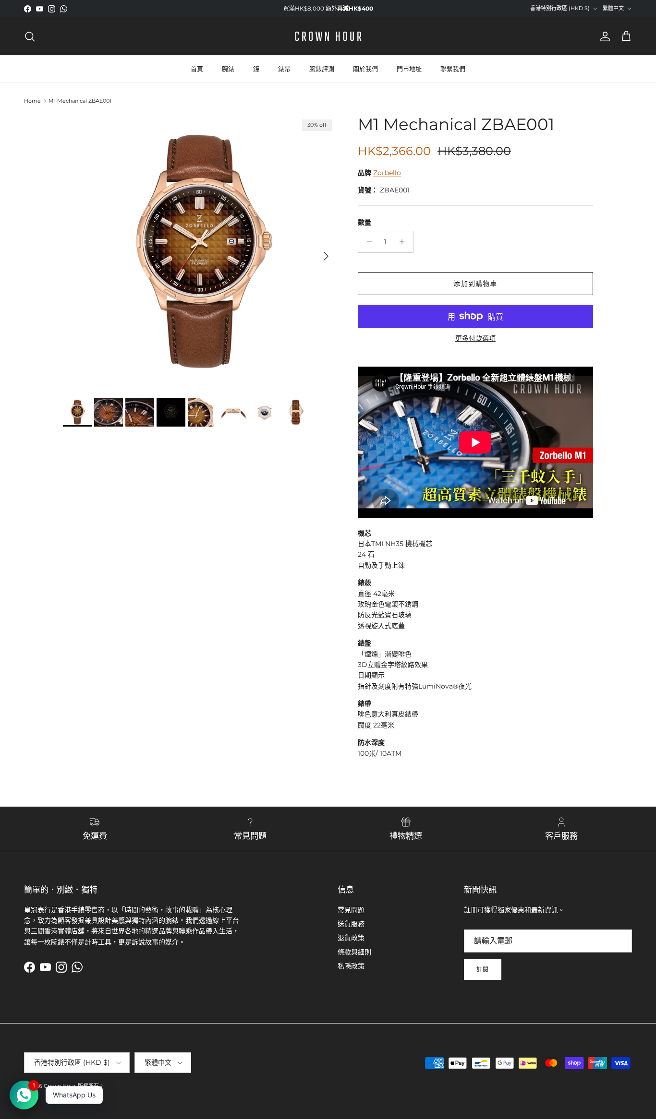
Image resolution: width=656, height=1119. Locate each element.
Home (32, 100)
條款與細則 (354, 952)
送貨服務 (351, 923)
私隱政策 (351, 966)
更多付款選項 (475, 338)
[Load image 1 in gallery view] (200, 251)
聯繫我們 (452, 68)
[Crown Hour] (328, 36)
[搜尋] (30, 36)
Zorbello (387, 172)
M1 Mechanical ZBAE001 (80, 100)
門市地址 (409, 68)
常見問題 (351, 909)
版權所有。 (91, 1086)
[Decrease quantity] (366, 241)
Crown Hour (59, 1086)
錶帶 (284, 68)
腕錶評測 (321, 68)
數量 (364, 222)
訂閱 (482, 969)
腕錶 (228, 68)
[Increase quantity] (404, 241)
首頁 (197, 68)
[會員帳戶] (603, 36)
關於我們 (365, 68)
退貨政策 (351, 937)
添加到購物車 (475, 283)
